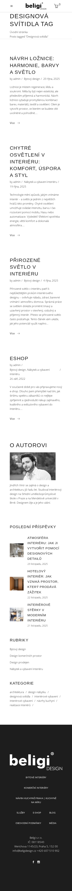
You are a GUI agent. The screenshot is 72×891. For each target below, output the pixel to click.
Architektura (17, 692)
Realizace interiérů (20, 705)
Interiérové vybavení (46, 696)
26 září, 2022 (17, 378)
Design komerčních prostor (26, 655)
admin (17, 78)
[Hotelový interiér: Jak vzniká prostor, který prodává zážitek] (17, 584)
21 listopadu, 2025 (37, 625)
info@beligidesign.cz (24, 850)
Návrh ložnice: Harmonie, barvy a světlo (34, 65)
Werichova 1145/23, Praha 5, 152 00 (36, 846)
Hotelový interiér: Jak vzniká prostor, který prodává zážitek (43, 581)
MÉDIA (52, 823)
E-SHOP (37, 812)
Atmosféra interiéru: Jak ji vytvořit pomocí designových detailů (43, 548)
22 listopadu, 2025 (37, 597)
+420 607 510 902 (48, 850)
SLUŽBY (21, 812)
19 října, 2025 (18, 186)
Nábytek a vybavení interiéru (40, 182)
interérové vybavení (21, 700)
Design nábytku (37, 692)
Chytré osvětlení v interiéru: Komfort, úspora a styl (35, 161)
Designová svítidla (20, 696)
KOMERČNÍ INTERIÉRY (36, 787)
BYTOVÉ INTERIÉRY (36, 777)
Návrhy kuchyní (46, 700)
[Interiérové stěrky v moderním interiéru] (17, 614)
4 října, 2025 (50, 280)
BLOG (52, 812)
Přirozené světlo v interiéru (25, 267)
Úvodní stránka (19, 32)
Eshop (19, 358)
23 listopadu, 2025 (37, 563)
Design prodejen (19, 662)
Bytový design (32, 78)
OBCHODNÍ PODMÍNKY (28, 823)
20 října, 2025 (51, 78)
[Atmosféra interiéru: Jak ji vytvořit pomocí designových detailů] (17, 550)
